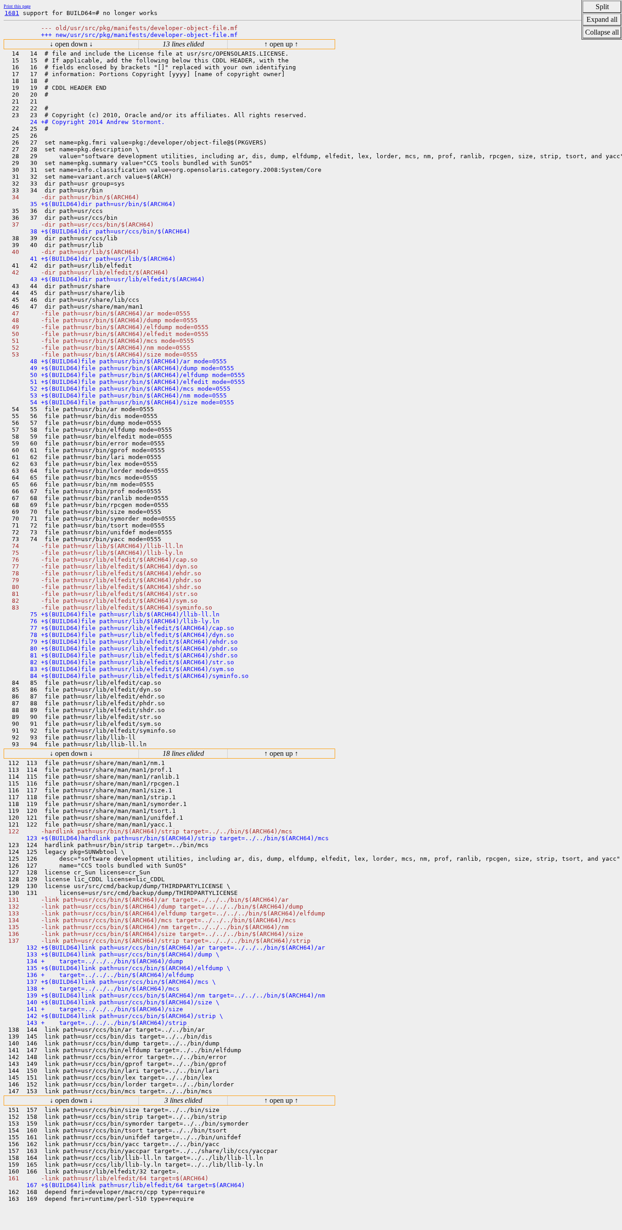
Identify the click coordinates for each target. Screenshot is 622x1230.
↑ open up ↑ (281, 44)
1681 (12, 13)
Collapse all (602, 32)
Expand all (601, 19)
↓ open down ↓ (71, 44)
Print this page (17, 6)
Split (602, 6)
